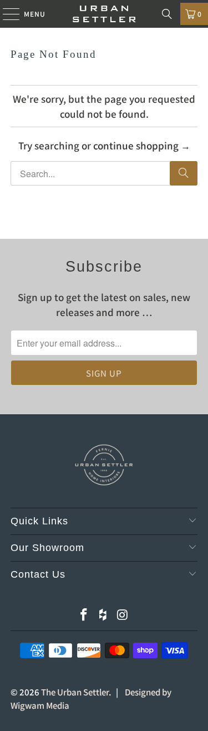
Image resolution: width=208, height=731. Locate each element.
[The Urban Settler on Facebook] (84, 614)
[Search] (166, 14)
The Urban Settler (75, 692)
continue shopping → (141, 145)
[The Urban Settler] (104, 14)
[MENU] (6, 14)
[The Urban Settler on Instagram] (122, 614)
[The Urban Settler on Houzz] (103, 614)
